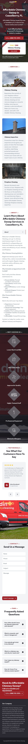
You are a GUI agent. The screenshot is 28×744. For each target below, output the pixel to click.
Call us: (12, 38)
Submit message (8, 598)
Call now (14, 51)
